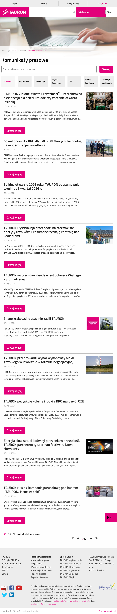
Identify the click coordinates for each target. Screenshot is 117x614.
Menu (109, 12)
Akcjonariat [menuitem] (36, 563)
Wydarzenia (24, 81)
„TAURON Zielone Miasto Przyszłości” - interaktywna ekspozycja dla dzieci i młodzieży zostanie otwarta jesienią (43, 97)
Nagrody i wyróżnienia (107, 81)
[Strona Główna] (14, 12)
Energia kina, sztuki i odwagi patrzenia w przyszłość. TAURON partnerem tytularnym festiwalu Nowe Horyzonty (42, 444)
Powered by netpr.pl (107, 611)
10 (5, 534)
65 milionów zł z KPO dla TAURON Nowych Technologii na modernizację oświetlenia (43, 143)
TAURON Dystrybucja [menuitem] (70, 563)
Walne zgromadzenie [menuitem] (41, 567)
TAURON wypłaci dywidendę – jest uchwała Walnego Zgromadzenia (42, 277)
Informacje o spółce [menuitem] (40, 560)
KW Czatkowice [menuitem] (96, 570)
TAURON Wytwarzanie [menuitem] (71, 560)
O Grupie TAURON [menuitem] (10, 560)
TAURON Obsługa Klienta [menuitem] (101, 556)
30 (14, 534)
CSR (70, 81)
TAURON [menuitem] (5, 556)
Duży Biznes (73, 3)
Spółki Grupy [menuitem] (66, 556)
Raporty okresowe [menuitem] (39, 577)
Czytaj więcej (14, 131)
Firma (44, 3)
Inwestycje (40, 81)
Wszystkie (7, 81)
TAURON (102, 3)
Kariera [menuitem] (4, 573)
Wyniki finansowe (56, 81)
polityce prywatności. (82, 601)
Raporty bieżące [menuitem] (38, 573)
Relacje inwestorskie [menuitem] (11, 563)
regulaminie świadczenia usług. (44, 604)
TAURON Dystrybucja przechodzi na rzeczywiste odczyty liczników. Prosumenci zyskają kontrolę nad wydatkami (41, 231)
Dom (14, 3)
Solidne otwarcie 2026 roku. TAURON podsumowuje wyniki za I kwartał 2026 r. (41, 186)
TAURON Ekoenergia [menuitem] (70, 567)
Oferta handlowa (89, 81)
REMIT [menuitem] (4, 570)
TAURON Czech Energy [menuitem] (100, 560)
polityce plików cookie (63, 601)
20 (9, 534)
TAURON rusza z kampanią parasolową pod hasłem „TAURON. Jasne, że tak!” (41, 489)
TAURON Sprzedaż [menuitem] (69, 573)
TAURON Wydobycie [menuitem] (69, 570)
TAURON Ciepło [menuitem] (67, 577)
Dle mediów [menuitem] (7, 567)
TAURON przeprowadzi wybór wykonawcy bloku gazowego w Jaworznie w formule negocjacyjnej (39, 359)
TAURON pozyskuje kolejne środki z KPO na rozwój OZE (44, 401)
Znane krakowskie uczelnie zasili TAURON (34, 318)
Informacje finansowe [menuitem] (41, 570)
